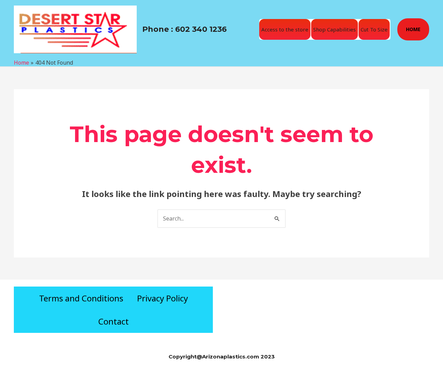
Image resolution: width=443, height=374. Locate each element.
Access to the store (284, 29)
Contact (113, 321)
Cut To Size (374, 29)
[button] (413, 29)
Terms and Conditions (81, 298)
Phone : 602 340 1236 (184, 29)
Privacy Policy (162, 298)
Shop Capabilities (334, 29)
